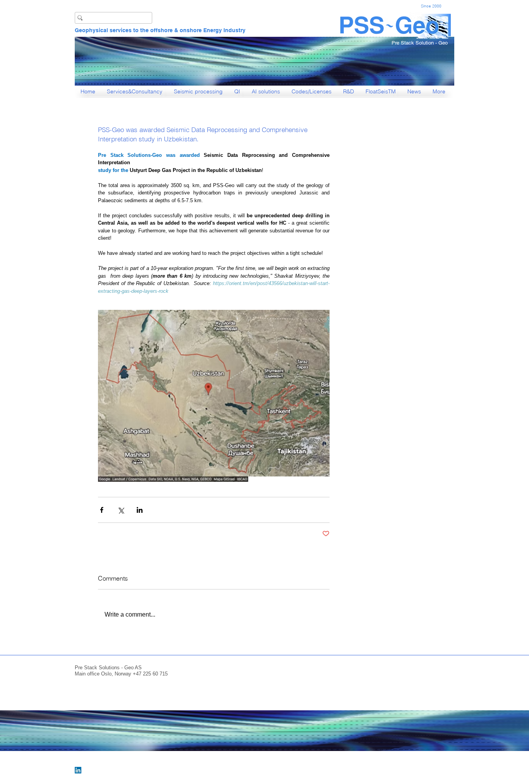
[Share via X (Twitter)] (120, 510)
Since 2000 (431, 6)
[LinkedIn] (78, 770)
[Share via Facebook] (101, 510)
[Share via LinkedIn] (139, 510)
